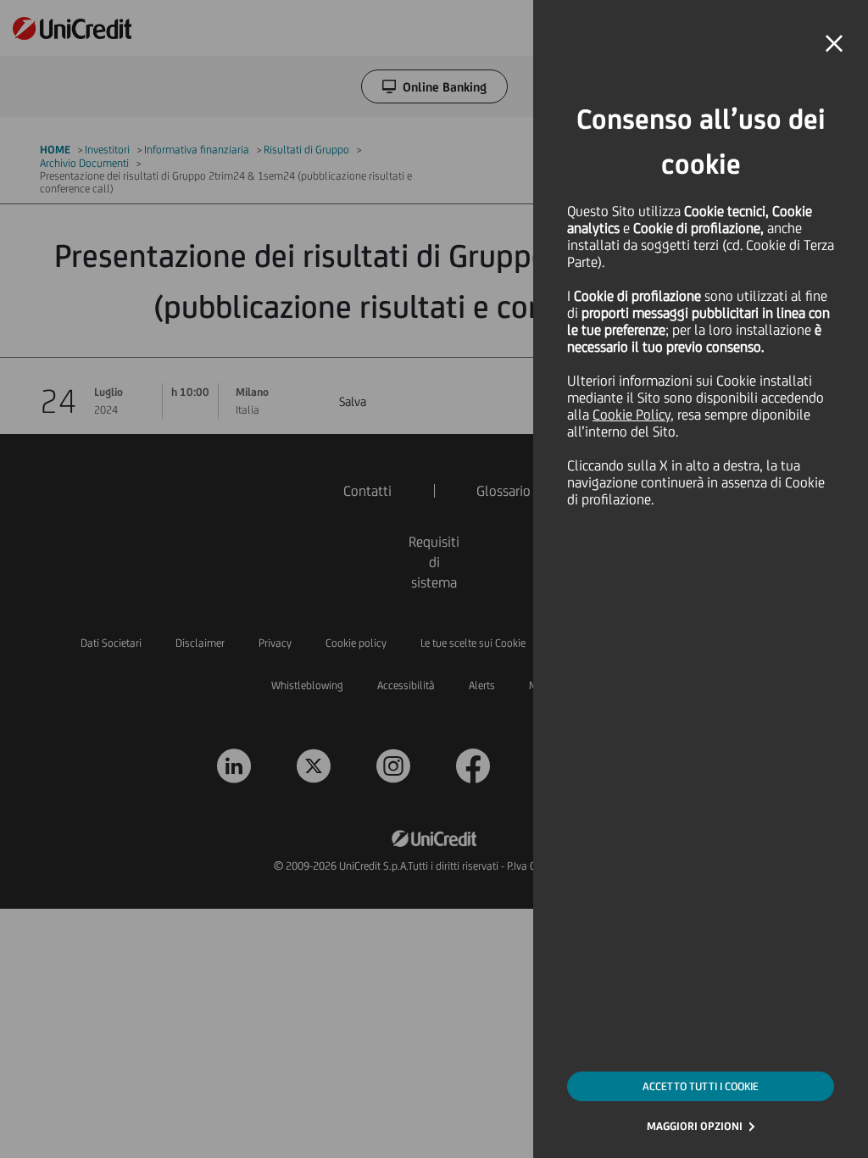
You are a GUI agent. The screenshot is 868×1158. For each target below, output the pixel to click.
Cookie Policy (631, 414)
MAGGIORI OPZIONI (695, 1126)
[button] (834, 44)
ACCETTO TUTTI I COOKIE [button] (701, 1086)
